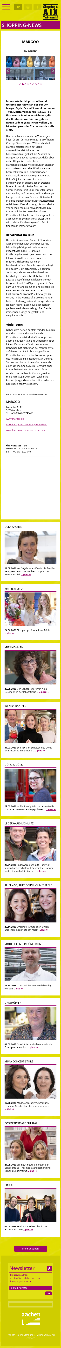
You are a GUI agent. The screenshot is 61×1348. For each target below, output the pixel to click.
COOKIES (11, 1335)
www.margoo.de (15, 418)
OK (48, 1293)
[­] (6, 6)
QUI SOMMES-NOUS (25, 1335)
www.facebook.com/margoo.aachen (25, 430)
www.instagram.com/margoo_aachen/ (26, 424)
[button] (8, 71)
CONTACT (31, 1338)
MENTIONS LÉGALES (45, 1335)
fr (18, 7)
